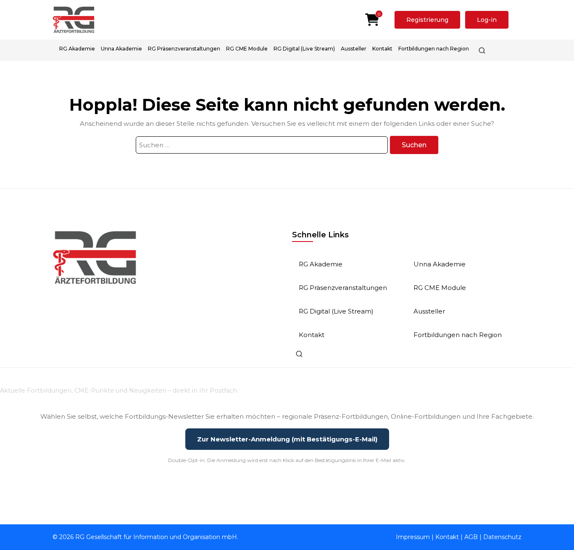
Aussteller (353, 48)
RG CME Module (247, 48)
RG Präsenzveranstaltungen (184, 48)
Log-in (487, 20)
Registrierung (427, 20)
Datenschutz (502, 537)
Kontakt (382, 48)
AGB (471, 537)
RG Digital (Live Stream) (304, 48)
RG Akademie (77, 48)
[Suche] (482, 50)
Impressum (413, 537)
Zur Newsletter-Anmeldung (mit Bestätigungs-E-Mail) (287, 439)
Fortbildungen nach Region (433, 48)
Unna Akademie (121, 48)
